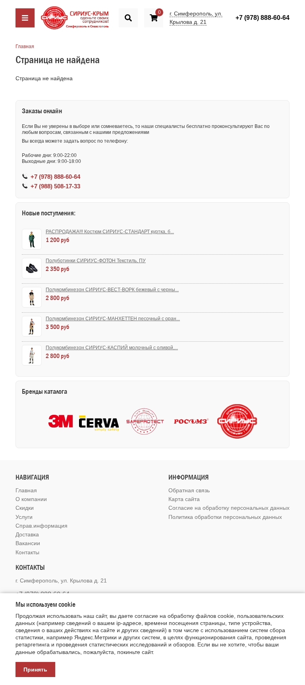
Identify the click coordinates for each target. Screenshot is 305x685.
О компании (31, 499)
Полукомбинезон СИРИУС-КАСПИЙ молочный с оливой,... (112, 347)
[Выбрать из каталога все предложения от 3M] (60, 421)
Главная (24, 46)
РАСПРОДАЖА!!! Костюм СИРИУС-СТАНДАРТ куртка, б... (110, 231)
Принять (35, 669)
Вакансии (27, 543)
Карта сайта (184, 499)
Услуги (24, 517)
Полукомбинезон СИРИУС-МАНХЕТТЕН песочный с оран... (113, 318)
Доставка (27, 534)
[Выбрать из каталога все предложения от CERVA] (99, 421)
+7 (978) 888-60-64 (263, 17)
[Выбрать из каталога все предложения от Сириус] (237, 421)
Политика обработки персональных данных (225, 517)
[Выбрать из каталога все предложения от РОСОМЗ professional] (191, 421)
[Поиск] (128, 17)
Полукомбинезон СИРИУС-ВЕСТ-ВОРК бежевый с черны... (112, 289)
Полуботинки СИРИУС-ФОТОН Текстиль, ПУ (96, 260)
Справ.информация (41, 525)
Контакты (27, 552)
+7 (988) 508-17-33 (55, 186)
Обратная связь (189, 490)
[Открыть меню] (25, 17)
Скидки (24, 508)
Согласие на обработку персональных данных (229, 508)
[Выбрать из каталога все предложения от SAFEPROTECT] (145, 421)
